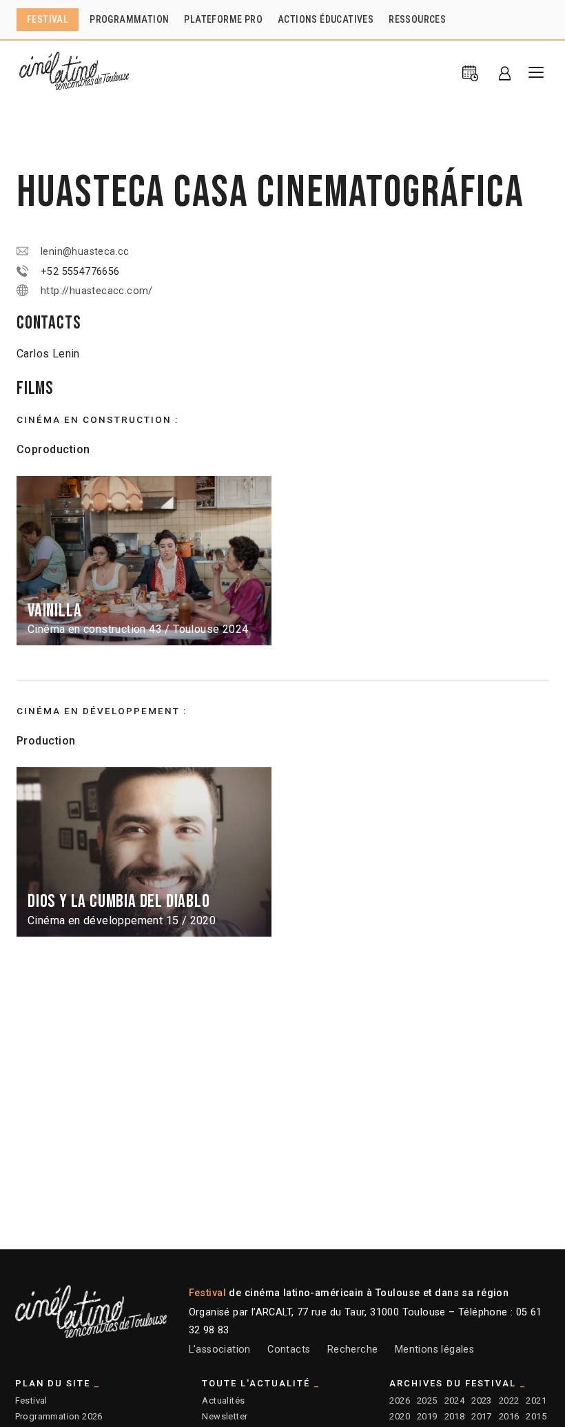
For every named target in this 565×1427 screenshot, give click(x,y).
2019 (427, 1416)
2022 (509, 1400)
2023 (481, 1400)
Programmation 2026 (59, 1416)
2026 (399, 1400)
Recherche (352, 1349)
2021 (536, 1400)
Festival (31, 1400)
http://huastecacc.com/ (97, 291)
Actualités (223, 1400)
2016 (509, 1416)
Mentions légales (434, 1349)
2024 (454, 1400)
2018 (454, 1416)
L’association (220, 1349)
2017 (481, 1416)
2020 (399, 1416)
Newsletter (224, 1416)
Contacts (288, 1349)
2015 (536, 1416)
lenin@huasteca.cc (85, 252)
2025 (427, 1400)
